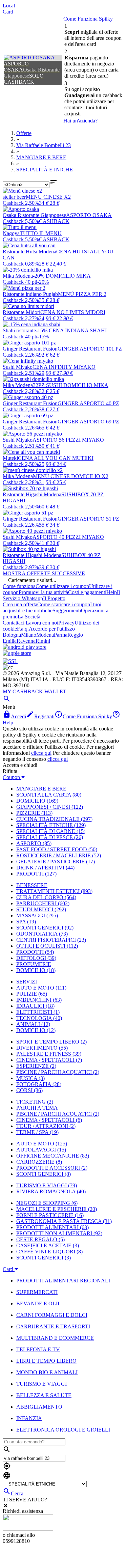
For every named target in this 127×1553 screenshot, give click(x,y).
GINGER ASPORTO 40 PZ (88, 403)
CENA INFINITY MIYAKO (64, 367)
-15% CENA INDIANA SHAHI (71, 330)
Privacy (66, 623)
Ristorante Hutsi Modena (29, 251)
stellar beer (14, 197)
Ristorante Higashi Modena (32, 494)
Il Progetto (54, 598)
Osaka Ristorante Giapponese (34, 215)
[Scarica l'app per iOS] (17, 653)
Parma (60, 635)
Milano (28, 635)
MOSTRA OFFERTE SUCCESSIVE (44, 573)
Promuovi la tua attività (43, 592)
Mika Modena (18, 276)
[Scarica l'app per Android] (24, 647)
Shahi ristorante (19, 330)
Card (8, 12)
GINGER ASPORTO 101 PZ (90, 349)
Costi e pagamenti (87, 592)
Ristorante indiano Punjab (30, 294)
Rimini (43, 641)
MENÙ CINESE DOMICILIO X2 (70, 476)
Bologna (12, 635)
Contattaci (13, 623)
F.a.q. (23, 629)
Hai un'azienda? (80, 120)
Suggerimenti (66, 610)
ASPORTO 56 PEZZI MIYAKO (68, 440)
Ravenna (26, 641)
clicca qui (41, 753)
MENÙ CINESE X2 (48, 197)
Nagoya (11, 233)
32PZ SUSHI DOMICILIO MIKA (70, 385)
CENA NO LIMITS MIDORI (72, 312)
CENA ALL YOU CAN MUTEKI (55, 458)
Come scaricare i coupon (63, 604)
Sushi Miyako (18, 367)
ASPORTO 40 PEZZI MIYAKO (68, 537)
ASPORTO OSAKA (89, 215)
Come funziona (19, 586)
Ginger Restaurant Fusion (30, 349)
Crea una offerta (20, 604)
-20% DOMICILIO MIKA (62, 276)
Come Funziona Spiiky (88, 19)
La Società (29, 616)
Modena (45, 635)
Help (111, 592)
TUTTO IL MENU (41, 233)
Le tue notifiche (35, 610)
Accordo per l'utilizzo (52, 629)
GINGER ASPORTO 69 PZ (88, 421)
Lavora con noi (42, 623)
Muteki (10, 458)
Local (9, 5)
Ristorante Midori (21, 312)
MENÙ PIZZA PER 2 (82, 294)
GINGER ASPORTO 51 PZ (88, 519)
